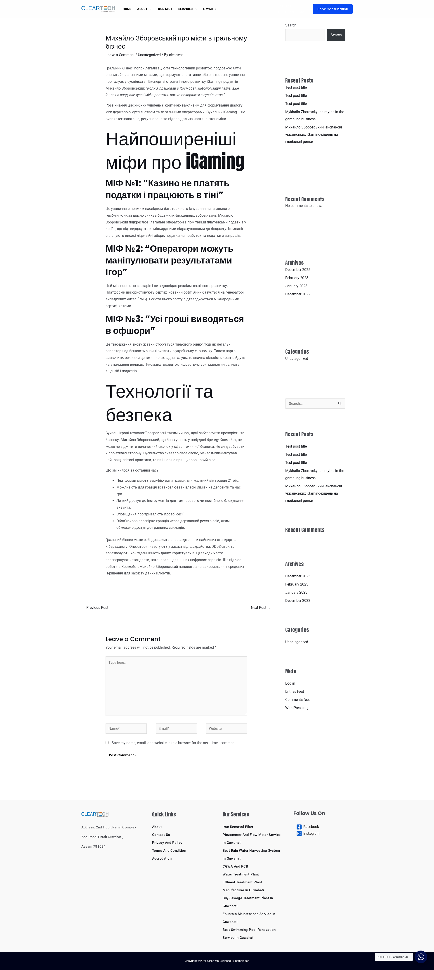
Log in (290, 683)
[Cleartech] (98, 9)
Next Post (261, 607)
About (142, 9)
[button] (333, 9)
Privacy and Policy (167, 843)
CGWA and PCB (235, 866)
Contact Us (161, 835)
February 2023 (296, 278)
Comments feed (298, 699)
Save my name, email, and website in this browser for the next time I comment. (174, 743)
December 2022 (297, 294)
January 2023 (296, 286)
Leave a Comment (120, 55)
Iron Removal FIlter (238, 827)
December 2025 (297, 270)
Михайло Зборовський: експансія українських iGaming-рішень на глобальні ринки (313, 134)
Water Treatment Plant (241, 874)
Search (290, 25)
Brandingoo (242, 961)
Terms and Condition (169, 851)
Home (127, 9)
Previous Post (95, 607)
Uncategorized (149, 55)
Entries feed (294, 691)
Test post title (296, 87)
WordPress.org (297, 708)
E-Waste (210, 9)
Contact (165, 9)
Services (185, 9)
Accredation (162, 858)
